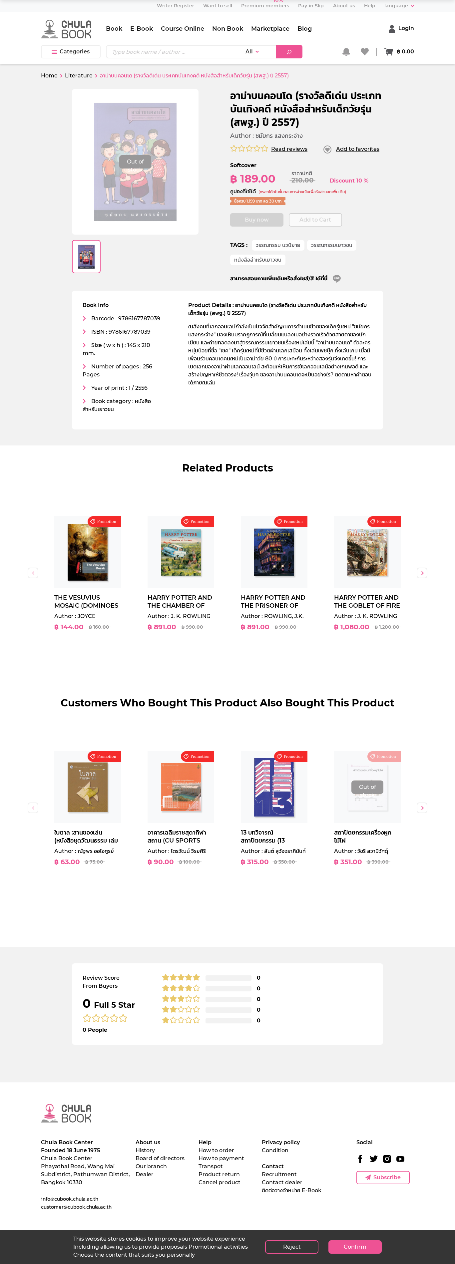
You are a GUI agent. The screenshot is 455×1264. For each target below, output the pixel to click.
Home (49, 75)
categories (75, 51)
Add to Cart (315, 220)
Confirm (355, 1247)
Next (422, 573)
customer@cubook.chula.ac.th (76, 1207)
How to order (216, 1150)
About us (148, 1142)
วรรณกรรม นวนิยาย (278, 245)
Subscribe (387, 1177)
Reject (292, 1247)
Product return (219, 1174)
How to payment (221, 1158)
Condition (275, 1150)
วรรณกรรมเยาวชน (331, 245)
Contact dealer (282, 1182)
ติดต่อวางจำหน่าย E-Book (291, 1190)
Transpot (211, 1166)
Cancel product (219, 1182)
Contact (273, 1166)
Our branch (151, 1166)
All (249, 51)
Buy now (257, 220)
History (145, 1150)
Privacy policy (281, 1142)
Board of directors (160, 1158)
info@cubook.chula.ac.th (69, 1199)
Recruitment (279, 1174)
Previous (33, 573)
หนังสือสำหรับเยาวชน (257, 260)
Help (205, 1142)
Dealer (145, 1174)
